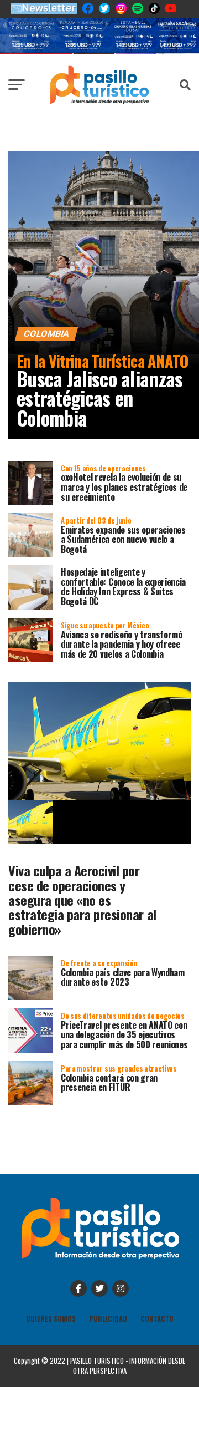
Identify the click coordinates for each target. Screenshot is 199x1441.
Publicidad (108, 1318)
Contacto (157, 1318)
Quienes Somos (51, 1318)
